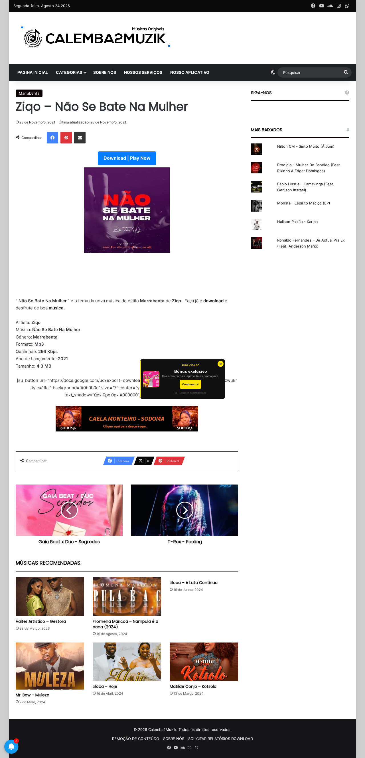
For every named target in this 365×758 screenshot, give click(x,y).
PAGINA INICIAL (32, 72)
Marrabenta (29, 93)
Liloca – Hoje (105, 686)
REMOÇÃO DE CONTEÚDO (135, 738)
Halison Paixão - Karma (297, 221)
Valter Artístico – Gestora (41, 621)
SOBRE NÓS (104, 72)
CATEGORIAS (69, 72)
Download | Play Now (127, 158)
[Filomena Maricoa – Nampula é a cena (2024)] (127, 596)
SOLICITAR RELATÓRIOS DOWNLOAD (220, 738)
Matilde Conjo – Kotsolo (193, 686)
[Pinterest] (66, 137)
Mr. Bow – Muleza (32, 695)
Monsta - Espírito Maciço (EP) (303, 203)
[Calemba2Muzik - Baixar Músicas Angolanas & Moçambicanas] (96, 37)
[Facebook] (52, 137)
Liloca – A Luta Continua (194, 582)
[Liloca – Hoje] (127, 662)
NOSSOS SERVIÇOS (143, 72)
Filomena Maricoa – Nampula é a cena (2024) (125, 624)
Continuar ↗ (190, 384)
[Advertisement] (127, 275)
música (56, 308)
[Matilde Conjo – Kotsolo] (204, 662)
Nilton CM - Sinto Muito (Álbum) (305, 146)
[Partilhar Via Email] (80, 137)
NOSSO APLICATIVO (189, 72)
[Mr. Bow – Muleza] (50, 666)
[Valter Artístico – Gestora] (50, 596)
